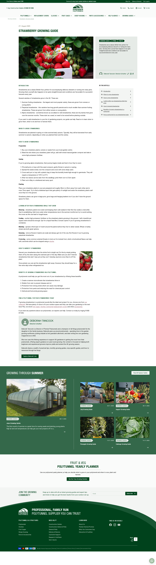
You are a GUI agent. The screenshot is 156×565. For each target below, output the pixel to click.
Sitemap (54, 548)
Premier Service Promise (86, 527)
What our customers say (87, 529)
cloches (43, 307)
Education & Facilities (86, 532)
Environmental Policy (86, 548)
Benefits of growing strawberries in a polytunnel (113, 110)
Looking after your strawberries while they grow (115, 102)
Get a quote (146, 1)
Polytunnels (22, 524)
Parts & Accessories (25, 534)
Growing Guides (12, 19)
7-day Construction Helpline (20, 8)
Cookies (78, 548)
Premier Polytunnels (46, 548)
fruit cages (36, 307)
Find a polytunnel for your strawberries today (116, 114)
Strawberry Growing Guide (27, 19)
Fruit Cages (22, 529)
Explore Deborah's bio (30, 356)
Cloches (21, 527)
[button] (123, 8)
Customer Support (54, 534)
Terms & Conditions (62, 548)
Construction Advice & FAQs (57, 527)
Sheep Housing (23, 532)
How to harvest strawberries (111, 106)
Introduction (106, 91)
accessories (78, 307)
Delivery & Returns (136, 1)
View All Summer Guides (140, 373)
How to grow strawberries (110, 97)
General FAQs (53, 529)
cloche (51, 241)
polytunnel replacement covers (56, 307)
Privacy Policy (71, 548)
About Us (128, 1)
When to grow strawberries (111, 94)
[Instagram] (131, 74)
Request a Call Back (55, 537)
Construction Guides (55, 524)
